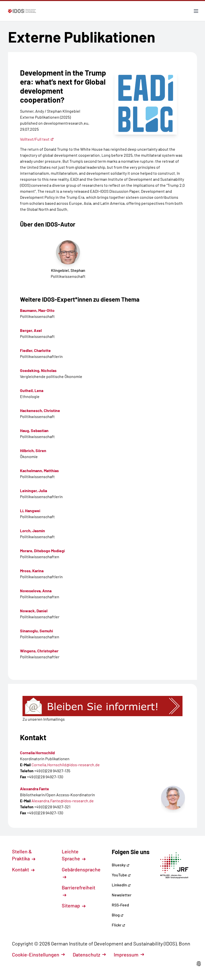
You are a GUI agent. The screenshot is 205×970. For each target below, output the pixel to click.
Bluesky (119, 864)
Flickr (117, 924)
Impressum (126, 954)
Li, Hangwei (30, 510)
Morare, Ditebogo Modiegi (42, 550)
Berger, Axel (31, 330)
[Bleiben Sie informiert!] (102, 706)
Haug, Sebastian (34, 430)
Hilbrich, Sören (33, 450)
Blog (116, 914)
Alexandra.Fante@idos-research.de (63, 800)
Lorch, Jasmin (32, 530)
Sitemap (71, 905)
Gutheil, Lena (31, 390)
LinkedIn (120, 884)
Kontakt (21, 869)
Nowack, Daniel (34, 610)
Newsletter (122, 894)
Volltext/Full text (35, 139)
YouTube (120, 874)
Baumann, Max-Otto (37, 310)
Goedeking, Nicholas (38, 370)
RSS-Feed (120, 904)
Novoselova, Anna (36, 590)
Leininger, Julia (33, 490)
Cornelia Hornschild (37, 752)
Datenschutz (86, 954)
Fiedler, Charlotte (35, 350)
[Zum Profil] (173, 798)
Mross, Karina (32, 570)
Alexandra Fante (34, 788)
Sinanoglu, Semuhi (36, 630)
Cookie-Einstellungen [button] (35, 954)
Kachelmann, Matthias (39, 470)
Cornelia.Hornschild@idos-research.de (66, 764)
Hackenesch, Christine (40, 410)
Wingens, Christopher (39, 650)
